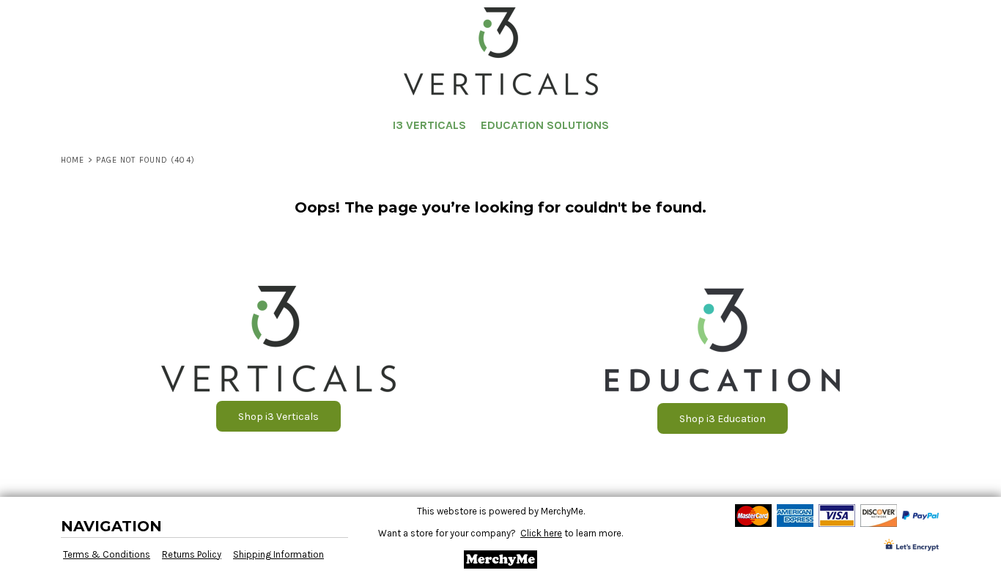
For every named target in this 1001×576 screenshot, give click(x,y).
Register (944, 17)
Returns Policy (191, 554)
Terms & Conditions (106, 554)
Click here (541, 533)
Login (892, 17)
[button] (988, 18)
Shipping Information (278, 554)
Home (72, 160)
